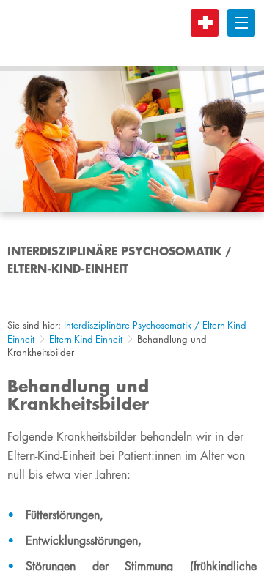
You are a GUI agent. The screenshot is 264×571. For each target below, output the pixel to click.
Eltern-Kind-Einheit (85, 339)
